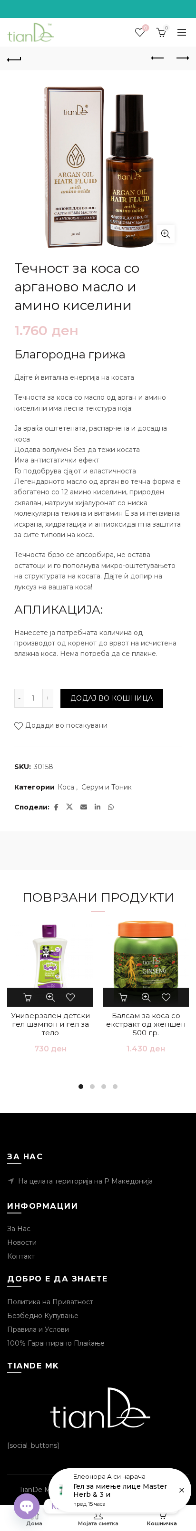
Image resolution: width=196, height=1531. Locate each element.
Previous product (158, 58)
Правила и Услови (38, 1329)
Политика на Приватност (50, 1302)
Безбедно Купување (42, 1315)
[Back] (14, 58)
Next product (182, 58)
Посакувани (145, 28)
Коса (66, 787)
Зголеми (166, 234)
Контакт (21, 1256)
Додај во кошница (111, 698)
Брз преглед (50, 997)
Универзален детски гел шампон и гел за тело (50, 1024)
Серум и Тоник (106, 787)
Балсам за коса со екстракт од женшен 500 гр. (146, 1024)
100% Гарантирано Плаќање (56, 1343)
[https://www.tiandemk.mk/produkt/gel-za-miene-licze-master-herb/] (120, 1490)
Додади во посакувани (66, 725)
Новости (22, 1242)
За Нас (18, 1228)
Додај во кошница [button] (28, 997)
